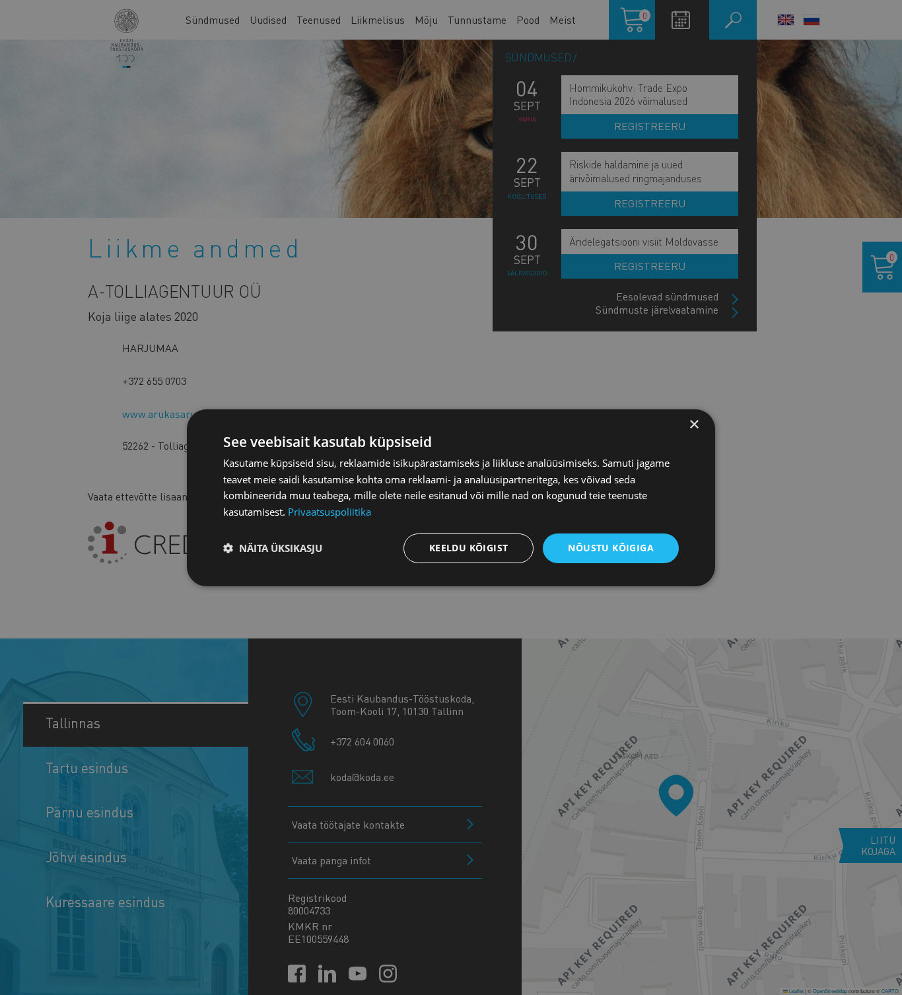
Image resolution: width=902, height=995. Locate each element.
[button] (272, 548)
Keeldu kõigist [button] (468, 547)
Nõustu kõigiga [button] (611, 547)
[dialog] (451, 497)
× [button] (694, 424)
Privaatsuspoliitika (329, 511)
